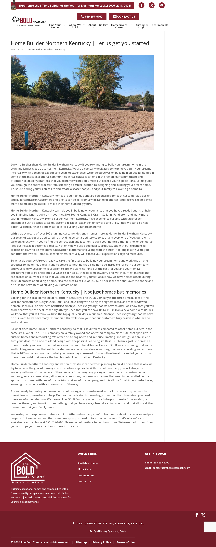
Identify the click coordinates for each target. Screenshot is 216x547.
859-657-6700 (91, 16)
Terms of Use (125, 542)
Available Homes (88, 463)
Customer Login (142, 26)
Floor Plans (84, 469)
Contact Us (85, 481)
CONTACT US (124, 16)
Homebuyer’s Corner (119, 26)
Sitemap (81, 542)
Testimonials (160, 25)
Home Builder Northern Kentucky (46, 49)
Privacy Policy (101, 542)
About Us (92, 26)
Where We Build (75, 26)
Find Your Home (55, 26)
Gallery (103, 25)
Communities (86, 475)
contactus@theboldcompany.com (171, 467)
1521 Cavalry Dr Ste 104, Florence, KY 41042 (110, 523)
